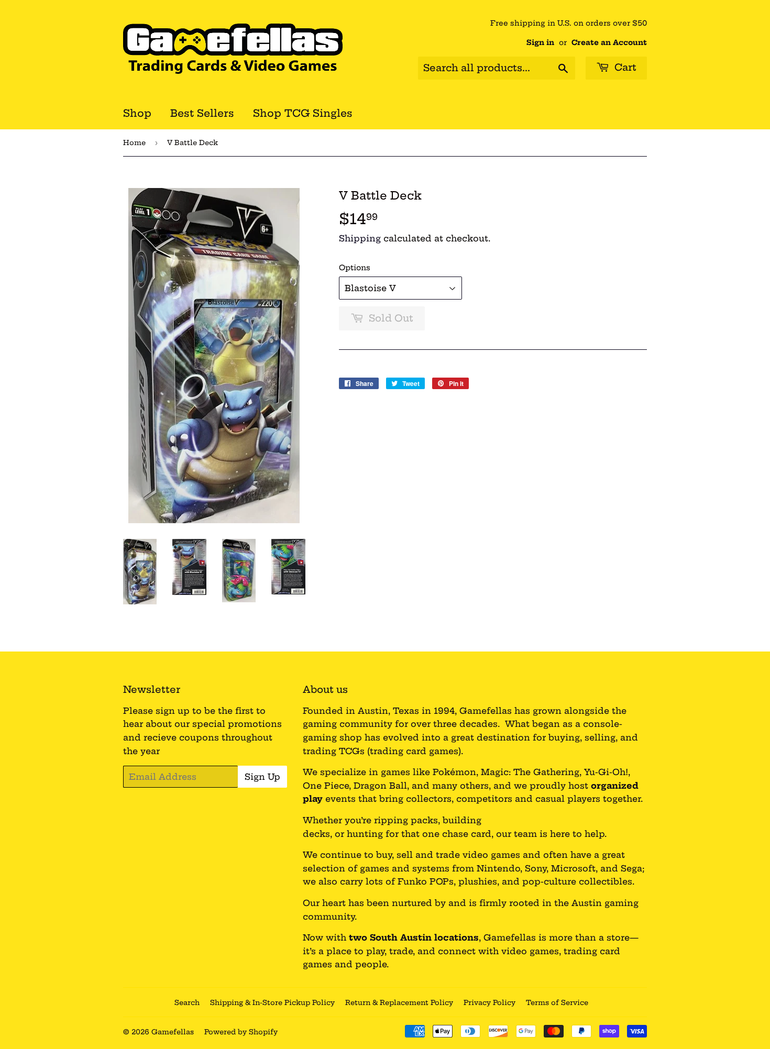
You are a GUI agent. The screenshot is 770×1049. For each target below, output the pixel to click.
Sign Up (262, 776)
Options (354, 267)
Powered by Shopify (241, 1032)
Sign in (540, 42)
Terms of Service (557, 1002)
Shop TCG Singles (303, 113)
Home (134, 142)
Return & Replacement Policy (399, 1002)
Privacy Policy (489, 1002)
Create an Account (609, 42)
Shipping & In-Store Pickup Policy (272, 1002)
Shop (137, 113)
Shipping (360, 238)
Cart (624, 67)
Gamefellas (172, 1032)
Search (187, 1002)
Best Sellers (202, 113)
